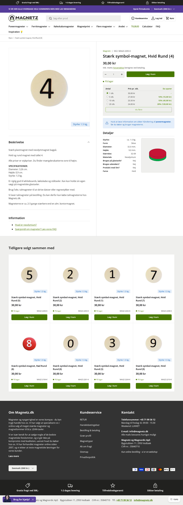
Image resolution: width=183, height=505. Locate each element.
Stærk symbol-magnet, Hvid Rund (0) (68, 367)
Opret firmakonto (141, 9)
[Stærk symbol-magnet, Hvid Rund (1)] (112, 275)
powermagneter (163, 121)
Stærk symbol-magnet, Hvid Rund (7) (151, 299)
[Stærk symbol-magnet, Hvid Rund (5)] (29, 275)
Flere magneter (104, 26)
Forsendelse (118, 67)
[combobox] (83, 18)
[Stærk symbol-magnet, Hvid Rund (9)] (154, 344)
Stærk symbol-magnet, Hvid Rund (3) (109, 367)
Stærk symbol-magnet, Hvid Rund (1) (109, 299)
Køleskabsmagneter (64, 26)
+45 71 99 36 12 (124, 500)
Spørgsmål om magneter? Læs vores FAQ (35, 229)
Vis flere (138, 109)
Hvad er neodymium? (26, 224)
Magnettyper (86, 441)
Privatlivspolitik (87, 457)
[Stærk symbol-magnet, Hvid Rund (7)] (154, 275)
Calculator (147, 26)
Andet (122, 26)
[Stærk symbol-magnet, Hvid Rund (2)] (71, 275)
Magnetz (107, 51)
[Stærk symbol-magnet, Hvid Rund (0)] (71, 344)
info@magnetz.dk (143, 500)
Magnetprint (83, 26)
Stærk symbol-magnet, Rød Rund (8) (29, 367)
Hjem (11, 38)
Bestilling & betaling (90, 430)
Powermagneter (17, 26)
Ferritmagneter (39, 26)
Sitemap (84, 451)
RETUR (83, 419)
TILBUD (135, 26)
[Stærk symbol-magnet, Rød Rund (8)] (29, 344)
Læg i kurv (150, 74)
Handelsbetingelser (90, 425)
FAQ (158, 26)
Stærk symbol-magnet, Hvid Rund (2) (68, 299)
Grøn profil (85, 435)
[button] (170, 18)
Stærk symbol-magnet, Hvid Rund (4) (28, 38)
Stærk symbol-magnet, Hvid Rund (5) (26, 299)
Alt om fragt (86, 446)
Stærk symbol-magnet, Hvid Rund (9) (151, 367)
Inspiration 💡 (16, 31)
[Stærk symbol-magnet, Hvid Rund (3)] (112, 344)
